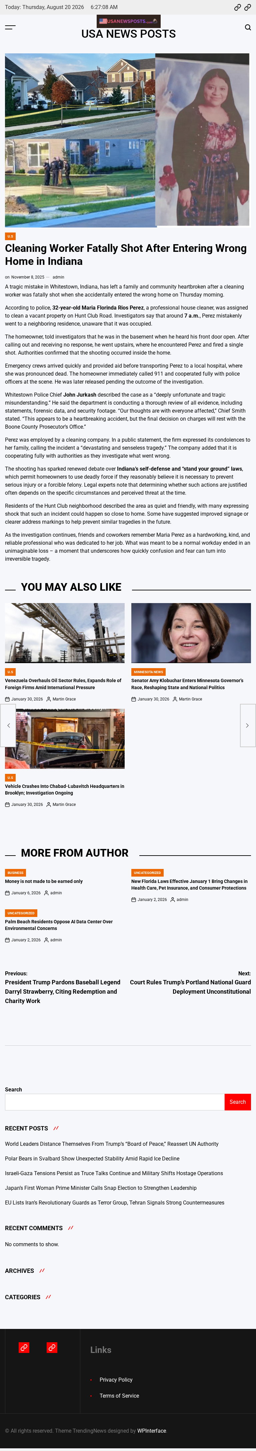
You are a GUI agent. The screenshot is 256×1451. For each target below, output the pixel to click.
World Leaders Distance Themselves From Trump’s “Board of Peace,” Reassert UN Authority (112, 1144)
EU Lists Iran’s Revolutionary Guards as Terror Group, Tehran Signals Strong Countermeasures (114, 1202)
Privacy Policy (116, 1380)
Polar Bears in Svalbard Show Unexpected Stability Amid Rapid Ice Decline (92, 1158)
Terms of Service (119, 1396)
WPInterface (151, 1431)
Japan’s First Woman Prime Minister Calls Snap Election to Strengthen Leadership (101, 1188)
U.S (10, 236)
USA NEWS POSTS (128, 33)
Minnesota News (148, 672)
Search (13, 1089)
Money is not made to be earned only (44, 881)
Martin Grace (64, 699)
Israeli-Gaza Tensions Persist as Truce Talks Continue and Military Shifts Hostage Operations (114, 1173)
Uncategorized (147, 873)
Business (15, 873)
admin (58, 277)
